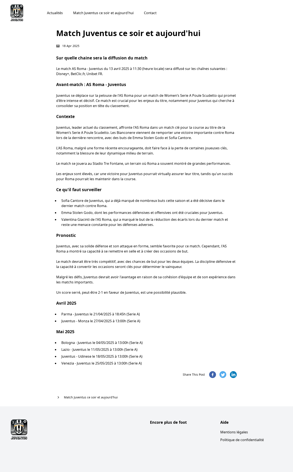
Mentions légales (234, 432)
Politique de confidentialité (242, 439)
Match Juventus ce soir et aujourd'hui (103, 13)
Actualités (55, 13)
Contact (150, 13)
